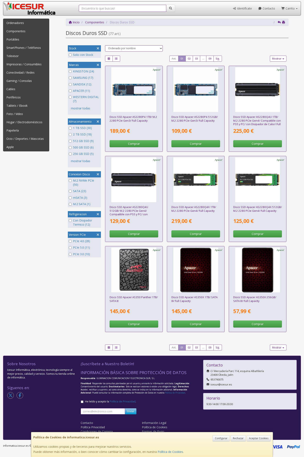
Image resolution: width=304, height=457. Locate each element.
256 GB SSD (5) (83, 154)
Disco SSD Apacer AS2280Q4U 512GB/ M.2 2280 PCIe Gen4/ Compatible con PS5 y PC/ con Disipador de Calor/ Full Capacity (130, 212)
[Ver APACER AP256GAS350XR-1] (257, 270)
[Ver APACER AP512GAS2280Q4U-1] (133, 179)
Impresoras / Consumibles (24, 64)
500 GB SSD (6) (83, 147)
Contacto (268, 8)
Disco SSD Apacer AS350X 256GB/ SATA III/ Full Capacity (254, 299)
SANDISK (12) (82, 84)
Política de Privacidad (175, 392)
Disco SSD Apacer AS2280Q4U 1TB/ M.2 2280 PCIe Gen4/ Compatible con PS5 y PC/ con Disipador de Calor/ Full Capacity (257, 122)
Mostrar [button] (277, 58)
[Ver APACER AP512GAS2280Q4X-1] (257, 179)
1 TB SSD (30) (82, 128)
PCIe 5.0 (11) (81, 247)
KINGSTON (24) (83, 71)
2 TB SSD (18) (82, 134)
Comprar (134, 144)
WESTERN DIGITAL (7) (86, 99)
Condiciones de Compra (97, 431)
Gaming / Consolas (19, 81)
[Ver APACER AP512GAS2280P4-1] (195, 89)
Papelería (12, 130)
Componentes (15, 31)
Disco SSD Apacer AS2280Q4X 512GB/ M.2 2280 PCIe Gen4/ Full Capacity (257, 208)
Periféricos (13, 97)
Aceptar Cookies (258, 438)
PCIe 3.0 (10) (81, 254)
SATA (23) (79, 191)
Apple (10, 147)
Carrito (290, 8)
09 (209, 58)
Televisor (12, 56)
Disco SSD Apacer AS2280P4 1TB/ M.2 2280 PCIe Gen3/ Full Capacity (133, 118)
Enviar (130, 411)
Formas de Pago (153, 431)
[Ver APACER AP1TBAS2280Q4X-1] (195, 179)
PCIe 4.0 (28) (81, 241)
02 (189, 58)
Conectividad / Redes (20, 72)
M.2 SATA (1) (81, 204)
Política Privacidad (93, 427)
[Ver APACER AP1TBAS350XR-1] (195, 270)
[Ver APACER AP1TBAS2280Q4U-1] (257, 89)
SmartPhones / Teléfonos (23, 48)
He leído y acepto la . (110, 401)
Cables (10, 89)
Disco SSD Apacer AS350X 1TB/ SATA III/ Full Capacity (194, 299)
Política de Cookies (170, 452)
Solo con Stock (83, 55)
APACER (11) (81, 91)
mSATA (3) (80, 198)
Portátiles (12, 39)
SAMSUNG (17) (83, 78)
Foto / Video (14, 114)
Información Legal (154, 423)
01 (182, 58)
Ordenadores (15, 23)
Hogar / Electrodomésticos (24, 122)
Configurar (221, 438)
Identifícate (244, 8)
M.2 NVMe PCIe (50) (83, 182)
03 (196, 58)
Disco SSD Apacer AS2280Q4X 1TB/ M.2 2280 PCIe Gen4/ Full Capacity (193, 208)
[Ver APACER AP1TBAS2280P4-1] (133, 89)
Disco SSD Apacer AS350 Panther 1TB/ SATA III (134, 299)
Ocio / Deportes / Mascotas (25, 139)
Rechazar (238, 438)
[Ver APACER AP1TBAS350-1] (133, 270)
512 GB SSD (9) (83, 141)
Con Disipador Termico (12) (82, 222)
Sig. (218, 58)
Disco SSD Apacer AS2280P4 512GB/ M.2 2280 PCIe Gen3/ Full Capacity (194, 118)
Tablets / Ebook (17, 106)
